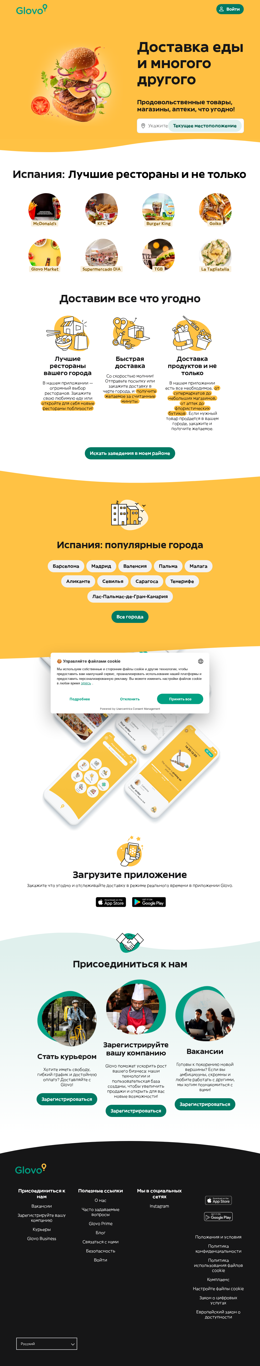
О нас (100, 1200)
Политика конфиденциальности (218, 1248)
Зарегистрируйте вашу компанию (42, 1218)
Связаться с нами (101, 1241)
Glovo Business (41, 1238)
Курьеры (42, 1229)
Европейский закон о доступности (218, 1314)
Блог (101, 1232)
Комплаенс (218, 1279)
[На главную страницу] (31, 9)
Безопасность (100, 1250)
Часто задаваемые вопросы (100, 1212)
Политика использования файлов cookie (218, 1265)
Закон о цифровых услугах (218, 1300)
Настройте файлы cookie (218, 1288)
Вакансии (41, 1206)
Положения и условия (218, 1236)
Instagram (159, 1206)
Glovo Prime (100, 1223)
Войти (100, 1259)
